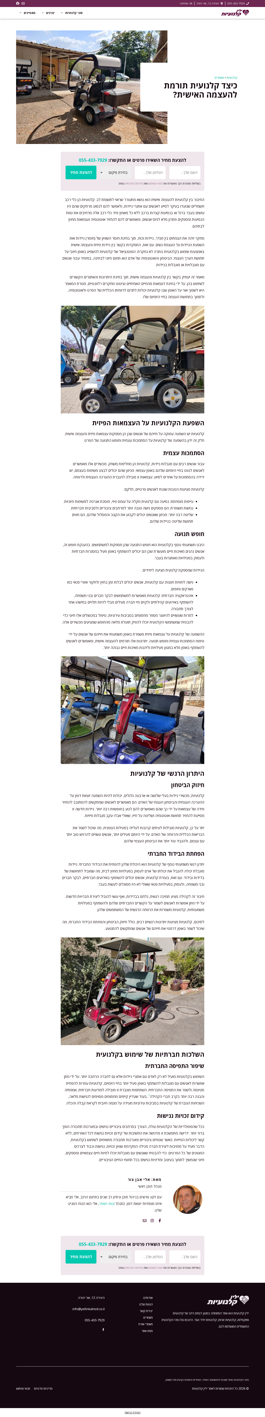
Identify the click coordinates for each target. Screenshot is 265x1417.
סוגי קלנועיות (74, 13)
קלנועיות (232, 77)
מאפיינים (30, 13)
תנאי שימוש (23, 1388)
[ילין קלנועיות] (235, 13)
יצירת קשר (146, 1311)
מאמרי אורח (145, 1324)
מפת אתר (147, 1331)
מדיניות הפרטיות (134, 183)
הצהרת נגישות (132, 1412)
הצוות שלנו (146, 1304)
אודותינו (184, 3)
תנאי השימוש (155, 183)
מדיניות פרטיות (43, 1388)
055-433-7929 (236, 3)
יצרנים (50, 13)
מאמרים (219, 77)
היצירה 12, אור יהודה (208, 3)
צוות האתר (107, 1203)
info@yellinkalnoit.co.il (88, 1309)
